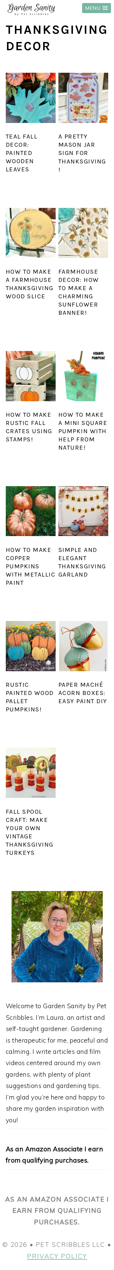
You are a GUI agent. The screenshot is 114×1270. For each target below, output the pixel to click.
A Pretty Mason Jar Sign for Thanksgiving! (82, 153)
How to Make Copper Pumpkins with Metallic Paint (31, 566)
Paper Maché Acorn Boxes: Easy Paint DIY (82, 693)
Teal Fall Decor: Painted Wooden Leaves (22, 153)
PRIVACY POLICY (57, 1256)
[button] (96, 8)
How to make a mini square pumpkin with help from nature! (83, 431)
